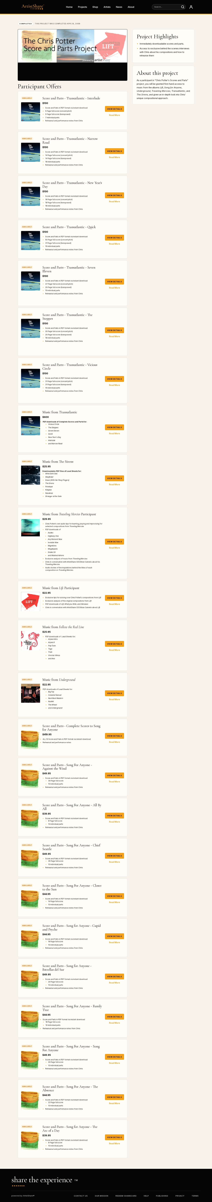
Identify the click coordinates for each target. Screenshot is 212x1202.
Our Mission (101, 1196)
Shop (95, 6)
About (131, 6)
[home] (33, 6)
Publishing (162, 1196)
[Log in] (191, 7)
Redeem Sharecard (126, 1196)
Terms (195, 1196)
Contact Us (81, 1196)
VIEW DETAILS (114, 109)
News (119, 6)
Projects (82, 6)
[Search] (183, 7)
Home (69, 6)
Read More (114, 115)
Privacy (180, 1196)
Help (146, 1196)
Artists (107, 6)
